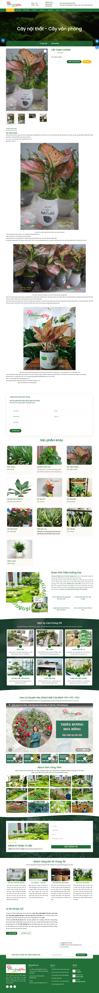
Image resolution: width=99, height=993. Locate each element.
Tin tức (34, 10)
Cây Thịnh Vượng (10, 127)
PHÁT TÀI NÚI (11, 455)
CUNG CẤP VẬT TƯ (78, 638)
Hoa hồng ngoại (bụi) (58, 972)
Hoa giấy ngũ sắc (57, 966)
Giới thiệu (18, 10)
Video (57, 10)
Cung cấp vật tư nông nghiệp (60, 963)
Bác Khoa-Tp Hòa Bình (82, 871)
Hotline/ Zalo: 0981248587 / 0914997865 (37, 965)
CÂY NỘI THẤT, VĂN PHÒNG (20, 666)
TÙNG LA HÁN (11, 549)
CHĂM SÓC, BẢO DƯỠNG (78, 666)
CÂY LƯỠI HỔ (71, 517)
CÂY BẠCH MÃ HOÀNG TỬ (15, 487)
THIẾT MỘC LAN (42, 517)
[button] (8, 74)
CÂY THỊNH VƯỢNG (72, 455)
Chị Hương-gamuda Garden (60, 871)
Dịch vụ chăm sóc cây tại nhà (60, 960)
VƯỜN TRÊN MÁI (49, 666)
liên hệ (63, 10)
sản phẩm (26, 10)
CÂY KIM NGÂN (71, 487)
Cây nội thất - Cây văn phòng (49, 29)
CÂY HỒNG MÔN (12, 517)
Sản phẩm (55, 43)
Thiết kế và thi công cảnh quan (60, 957)
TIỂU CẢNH (49, 638)
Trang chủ (10, 10)
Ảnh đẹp (50, 10)
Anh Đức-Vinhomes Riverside (16, 871)
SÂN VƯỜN (20, 638)
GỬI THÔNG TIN (71, 835)
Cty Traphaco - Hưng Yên (38, 871)
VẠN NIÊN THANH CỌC (44, 455)
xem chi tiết (64, 935)
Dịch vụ (42, 10)
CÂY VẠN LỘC (41, 487)
